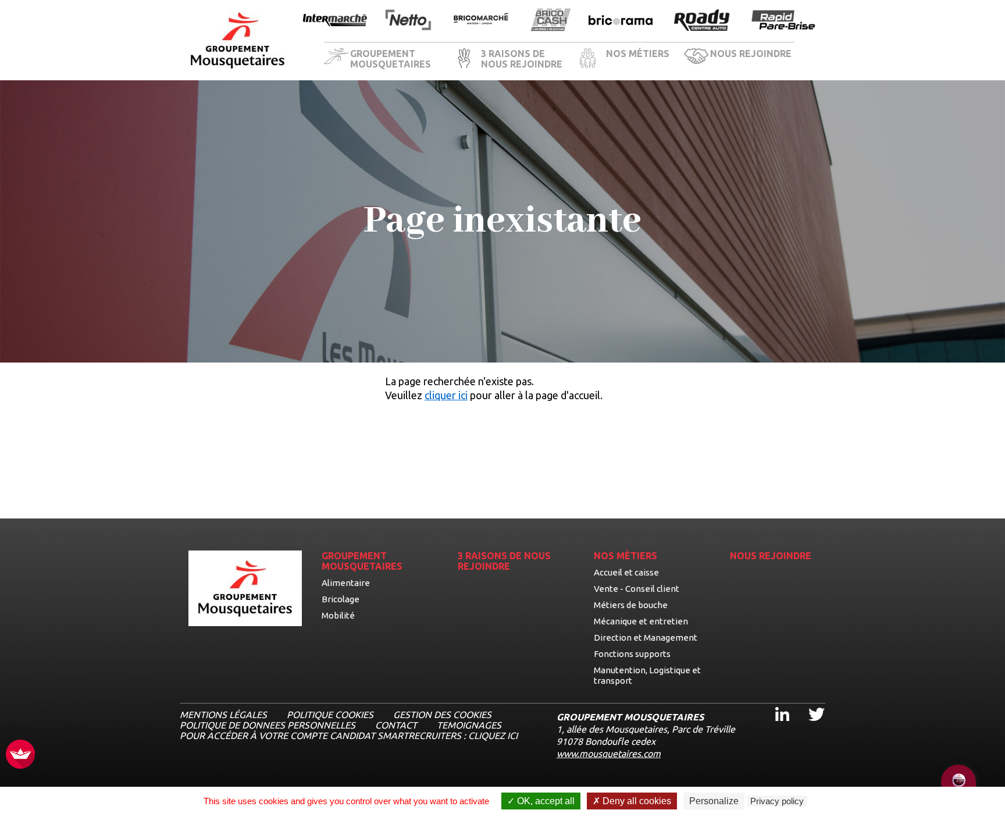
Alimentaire (346, 583)
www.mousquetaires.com (609, 753)
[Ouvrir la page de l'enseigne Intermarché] (335, 21)
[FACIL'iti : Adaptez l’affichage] (20, 755)
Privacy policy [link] (777, 801)
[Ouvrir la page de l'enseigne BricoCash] (551, 20)
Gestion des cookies (442, 714)
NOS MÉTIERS (637, 53)
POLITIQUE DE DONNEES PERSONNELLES (267, 725)
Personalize (714, 801)
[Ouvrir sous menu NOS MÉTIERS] (675, 60)
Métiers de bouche (631, 605)
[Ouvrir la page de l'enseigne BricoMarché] (481, 20)
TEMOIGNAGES (469, 725)
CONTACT (396, 725)
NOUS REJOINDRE (751, 53)
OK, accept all (545, 801)
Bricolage (340, 599)
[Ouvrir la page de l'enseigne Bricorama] (620, 21)
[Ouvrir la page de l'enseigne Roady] (702, 21)
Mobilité (338, 615)
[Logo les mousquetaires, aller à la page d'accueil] (237, 40)
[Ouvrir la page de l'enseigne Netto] (408, 20)
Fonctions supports (632, 654)
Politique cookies (330, 714)
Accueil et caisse (626, 572)
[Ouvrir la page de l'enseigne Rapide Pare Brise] (783, 20)
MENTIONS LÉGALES (223, 714)
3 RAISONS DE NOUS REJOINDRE (521, 58)
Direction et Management (645, 637)
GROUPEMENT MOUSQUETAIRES (390, 58)
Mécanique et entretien (641, 621)
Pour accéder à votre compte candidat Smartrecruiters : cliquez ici (349, 735)
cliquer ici (446, 395)
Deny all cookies (635, 801)
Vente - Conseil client (636, 589)
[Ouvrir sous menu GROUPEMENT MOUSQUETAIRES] (446, 60)
